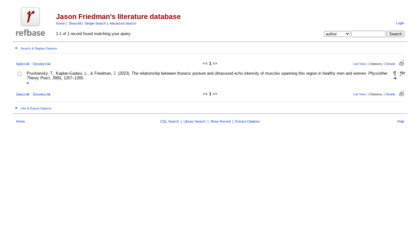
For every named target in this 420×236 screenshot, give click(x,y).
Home (60, 23)
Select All (22, 64)
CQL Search (169, 121)
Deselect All (41, 64)
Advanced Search (122, 23)
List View (359, 63)
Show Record (220, 121)
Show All (75, 23)
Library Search (195, 121)
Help (400, 121)
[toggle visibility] (28, 83)
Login (400, 23)
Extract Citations (247, 121)
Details (390, 63)
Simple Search (95, 23)
